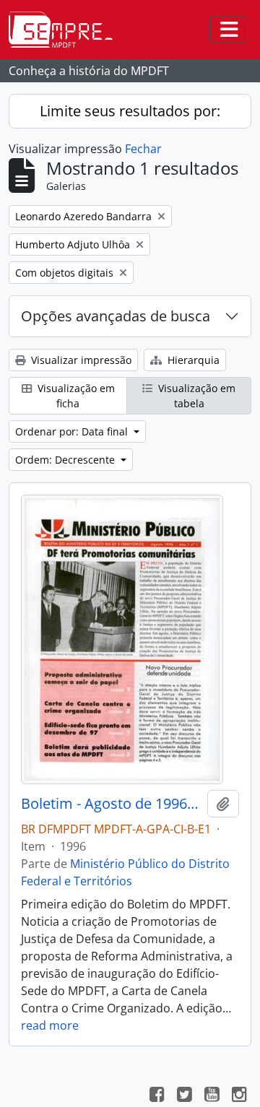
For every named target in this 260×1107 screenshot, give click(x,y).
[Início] (66, 29)
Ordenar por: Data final (73, 431)
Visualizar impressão (79, 360)
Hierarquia (192, 360)
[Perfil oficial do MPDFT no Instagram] (239, 1096)
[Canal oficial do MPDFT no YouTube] (211, 1096)
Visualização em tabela (195, 395)
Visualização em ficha (75, 395)
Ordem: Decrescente (66, 459)
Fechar (143, 149)
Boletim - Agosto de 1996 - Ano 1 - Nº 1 (111, 803)
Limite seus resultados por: (130, 111)
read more (50, 1025)
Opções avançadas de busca (115, 316)
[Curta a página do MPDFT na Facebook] (156, 1096)
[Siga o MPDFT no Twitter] (184, 1096)
